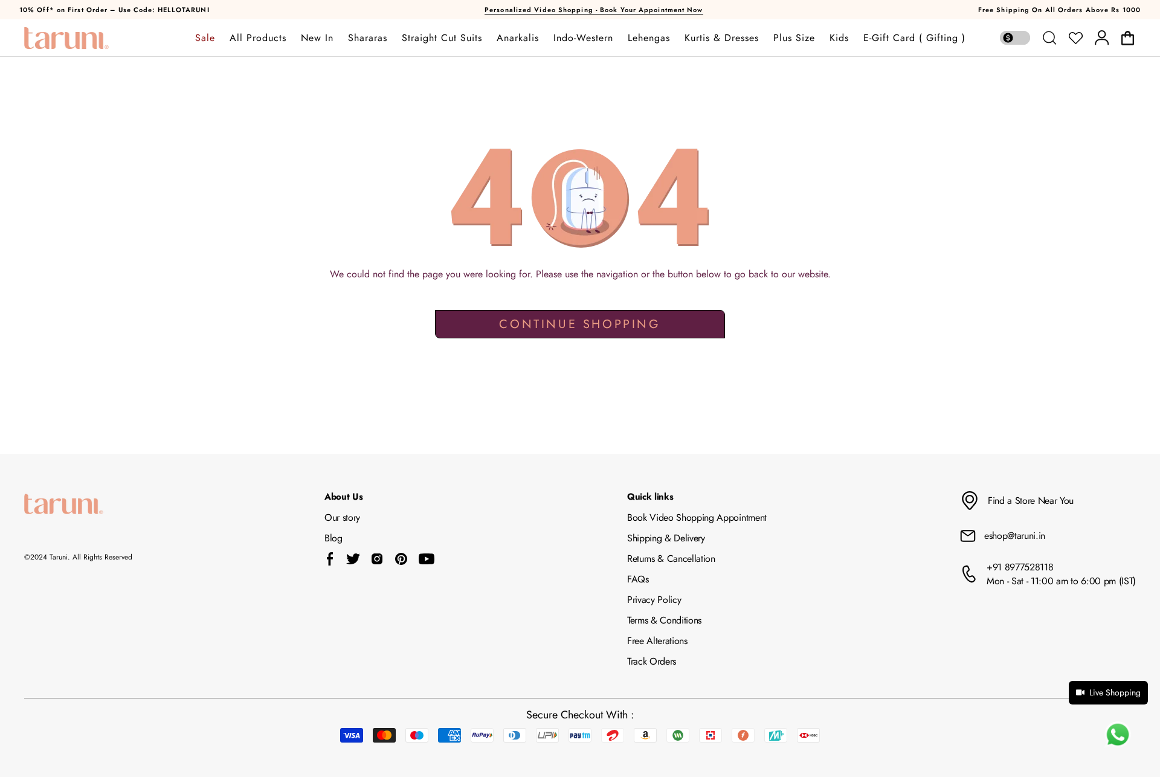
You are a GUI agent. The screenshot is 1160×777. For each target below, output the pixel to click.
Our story (342, 517)
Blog (333, 538)
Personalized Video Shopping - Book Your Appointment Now (594, 10)
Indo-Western (583, 38)
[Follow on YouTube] (426, 559)
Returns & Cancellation (671, 559)
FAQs (638, 579)
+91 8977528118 (1020, 567)
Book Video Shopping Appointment (697, 517)
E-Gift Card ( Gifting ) (914, 38)
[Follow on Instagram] (377, 559)
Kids (839, 38)
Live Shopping (1115, 692)
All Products (258, 38)
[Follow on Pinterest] (401, 559)
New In (317, 38)
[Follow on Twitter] (353, 559)
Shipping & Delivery (666, 538)
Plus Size (794, 38)
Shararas (367, 38)
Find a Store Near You (1031, 501)
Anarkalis (518, 38)
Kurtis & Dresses (722, 38)
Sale (205, 38)
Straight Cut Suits (442, 38)
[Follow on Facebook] (330, 559)
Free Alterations (657, 641)
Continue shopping (579, 324)
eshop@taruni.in (1014, 536)
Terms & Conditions (664, 620)
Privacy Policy (654, 600)
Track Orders (651, 661)
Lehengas (649, 38)
